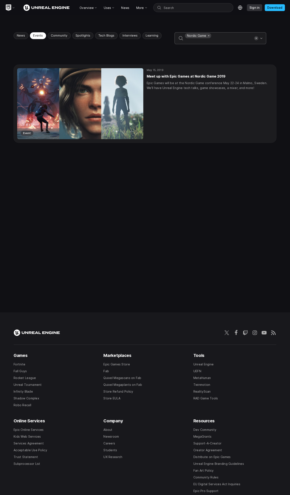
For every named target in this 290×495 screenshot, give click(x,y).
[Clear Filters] (256, 38)
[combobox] (218, 41)
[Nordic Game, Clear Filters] (208, 35)
